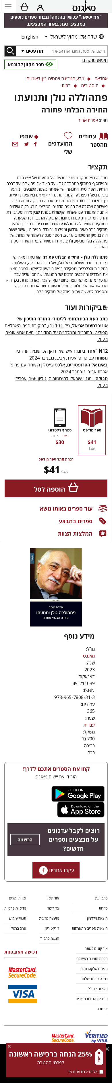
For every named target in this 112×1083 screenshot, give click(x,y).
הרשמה (25, 839)
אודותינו (53, 898)
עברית (89, 725)
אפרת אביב (88, 120)
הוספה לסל (49, 489)
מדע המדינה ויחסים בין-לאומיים (55, 78)
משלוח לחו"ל (98, 988)
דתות (66, 85)
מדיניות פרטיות (15, 908)
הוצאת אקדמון (97, 918)
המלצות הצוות (75, 533)
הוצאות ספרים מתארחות (90, 928)
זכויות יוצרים (17, 898)
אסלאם (101, 78)
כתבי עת (101, 898)
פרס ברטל (18, 928)
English (29, 36)
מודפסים (34, 51)
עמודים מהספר (93, 140)
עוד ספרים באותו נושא (66, 508)
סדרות (103, 908)
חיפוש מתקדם (95, 60)
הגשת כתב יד (49, 938)
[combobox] (77, 51)
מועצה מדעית (49, 918)
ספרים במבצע (75, 521)
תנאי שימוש (17, 918)
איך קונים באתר (96, 948)
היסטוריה (90, 85)
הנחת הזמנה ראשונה (92, 958)
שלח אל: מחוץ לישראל (73, 36)
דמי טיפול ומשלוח (95, 978)
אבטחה (102, 1008)
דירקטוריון (52, 928)
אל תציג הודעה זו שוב (82, 1071)
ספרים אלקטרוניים (94, 968)
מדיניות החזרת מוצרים (92, 998)
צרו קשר (53, 908)
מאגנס (89, 656)
